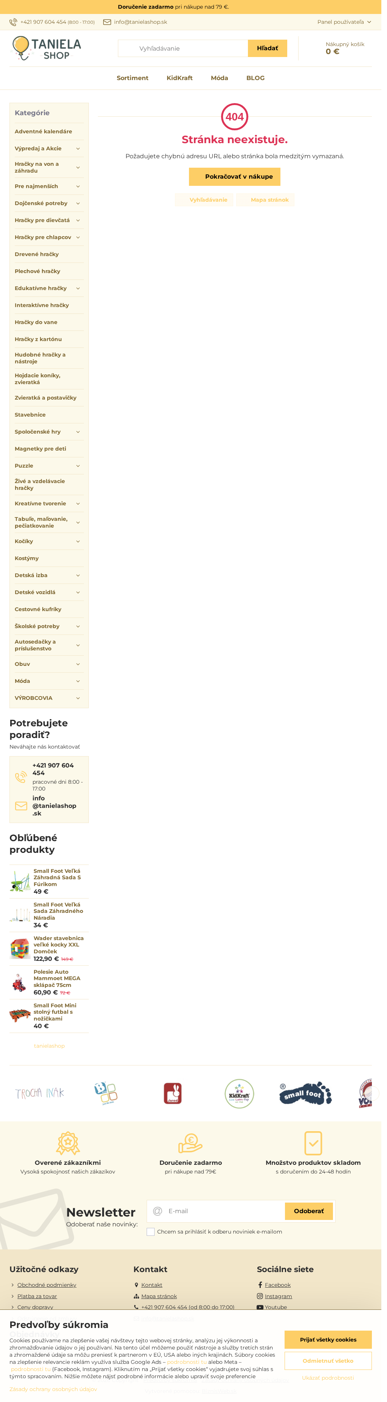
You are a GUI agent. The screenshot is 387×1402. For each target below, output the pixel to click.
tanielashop (49, 1045)
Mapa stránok (269, 199)
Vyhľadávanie (208, 199)
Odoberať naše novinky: (102, 1224)
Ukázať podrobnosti (328, 1377)
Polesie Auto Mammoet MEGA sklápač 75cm (57, 978)
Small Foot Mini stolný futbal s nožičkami (55, 1012)
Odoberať (309, 1211)
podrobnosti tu (187, 1362)
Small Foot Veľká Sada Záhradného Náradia (58, 911)
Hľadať (267, 48)
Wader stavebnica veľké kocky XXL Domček (59, 945)
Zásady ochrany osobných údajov (53, 1389)
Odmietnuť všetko (328, 1360)
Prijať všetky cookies (328, 1339)
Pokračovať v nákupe (238, 176)
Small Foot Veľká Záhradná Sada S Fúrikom (57, 878)
